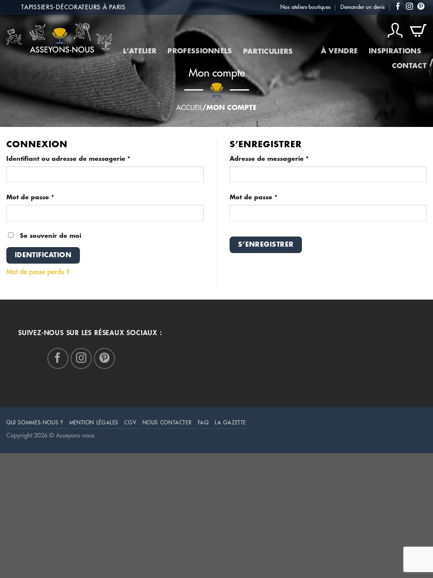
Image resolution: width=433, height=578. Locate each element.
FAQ (203, 422)
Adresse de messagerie (287, 158)
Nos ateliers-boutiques (305, 7)
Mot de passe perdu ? (37, 272)
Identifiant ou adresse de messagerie (86, 158)
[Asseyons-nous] (59, 37)
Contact (409, 66)
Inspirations (395, 51)
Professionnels (199, 51)
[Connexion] (395, 30)
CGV (130, 422)
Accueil (189, 108)
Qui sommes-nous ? (34, 422)
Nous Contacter (167, 422)
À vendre (339, 51)
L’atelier (139, 51)
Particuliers (268, 51)
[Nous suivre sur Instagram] (409, 7)
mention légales (93, 422)
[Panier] (418, 30)
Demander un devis (362, 7)
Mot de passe (48, 197)
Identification (43, 255)
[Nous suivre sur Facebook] (398, 7)
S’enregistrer (266, 244)
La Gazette (230, 422)
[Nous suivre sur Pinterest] (421, 7)
